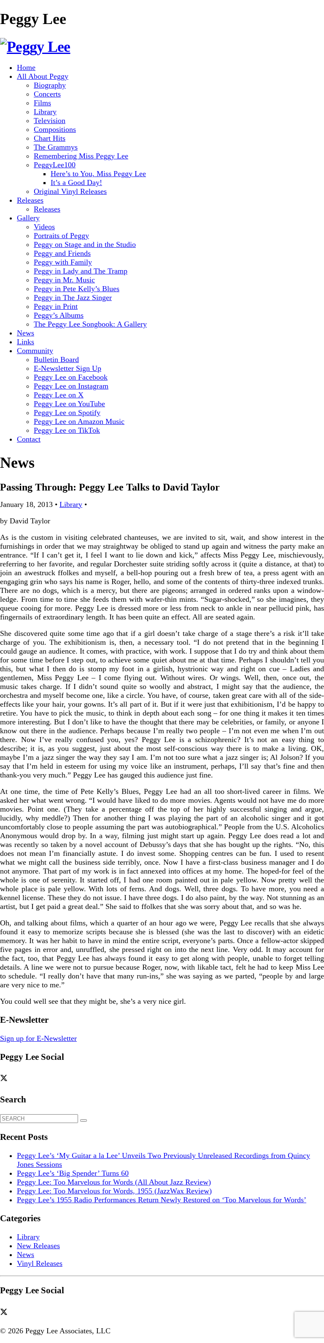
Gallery (28, 218)
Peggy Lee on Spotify (67, 412)
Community (35, 350)
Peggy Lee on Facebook (71, 377)
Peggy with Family (63, 262)
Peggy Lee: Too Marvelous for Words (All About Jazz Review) (114, 1182)
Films (42, 103)
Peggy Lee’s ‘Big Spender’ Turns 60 (73, 1173)
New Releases (38, 1245)
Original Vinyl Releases (70, 191)
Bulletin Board (56, 359)
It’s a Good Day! (76, 182)
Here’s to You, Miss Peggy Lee (98, 173)
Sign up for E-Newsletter (38, 1038)
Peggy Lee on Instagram (71, 386)
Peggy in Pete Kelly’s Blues (76, 288)
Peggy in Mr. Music (64, 280)
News (25, 333)
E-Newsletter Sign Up (67, 368)
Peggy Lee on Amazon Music (79, 421)
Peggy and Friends (62, 253)
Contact (28, 439)
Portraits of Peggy (61, 235)
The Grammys (56, 147)
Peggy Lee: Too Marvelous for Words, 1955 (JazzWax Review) (114, 1191)
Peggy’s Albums (59, 315)
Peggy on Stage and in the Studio (85, 244)
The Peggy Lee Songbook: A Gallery (90, 324)
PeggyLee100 (55, 165)
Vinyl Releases (39, 1263)
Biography (50, 85)
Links (25, 342)
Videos (44, 226)
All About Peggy (42, 76)
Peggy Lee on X (59, 395)
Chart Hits (49, 138)
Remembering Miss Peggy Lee (81, 156)
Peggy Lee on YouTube (69, 403)
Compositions (55, 129)
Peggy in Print (56, 306)
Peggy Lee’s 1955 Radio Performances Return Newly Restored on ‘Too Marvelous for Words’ (161, 1200)
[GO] (83, 1120)
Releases (30, 200)
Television (49, 120)
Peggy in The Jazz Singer (73, 297)
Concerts (47, 94)
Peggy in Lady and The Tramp (80, 271)
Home (26, 67)
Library (45, 111)
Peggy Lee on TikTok (67, 430)
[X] (7, 1078)
